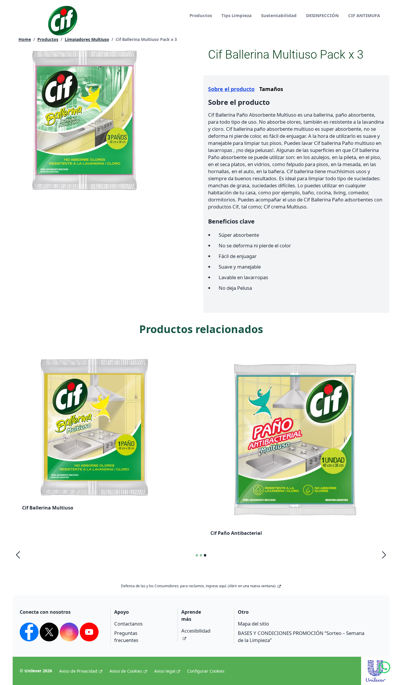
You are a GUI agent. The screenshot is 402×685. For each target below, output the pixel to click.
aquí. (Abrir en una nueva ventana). (247, 585)
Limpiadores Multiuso (87, 39)
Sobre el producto (231, 88)
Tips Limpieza (236, 15)
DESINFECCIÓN (322, 15)
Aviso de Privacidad (78, 671)
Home (25, 39)
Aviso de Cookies (125, 671)
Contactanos (128, 623)
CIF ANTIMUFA (364, 15)
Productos (201, 15)
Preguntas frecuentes (126, 636)
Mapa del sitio (253, 623)
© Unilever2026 (36, 671)
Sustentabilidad (279, 15)
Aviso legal (164, 671)
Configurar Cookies (206, 671)
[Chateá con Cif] (390, 673)
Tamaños (271, 88)
